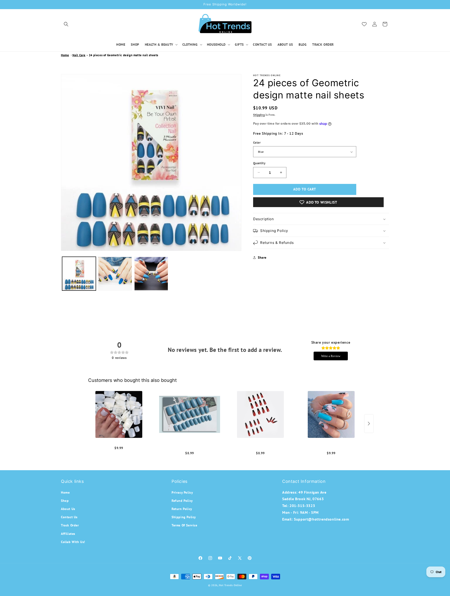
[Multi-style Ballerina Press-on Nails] (331, 414)
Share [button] (262, 257)
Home (65, 55)
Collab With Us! (73, 542)
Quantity (259, 163)
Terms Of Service (184, 525)
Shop (65, 500)
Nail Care (79, 55)
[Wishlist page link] (364, 24)
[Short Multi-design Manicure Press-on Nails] (189, 414)
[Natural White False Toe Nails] (118, 414)
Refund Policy (182, 500)
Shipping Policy (184, 517)
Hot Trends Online (230, 585)
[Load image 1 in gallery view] (79, 274)
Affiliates (68, 533)
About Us (68, 509)
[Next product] (369, 423)
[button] (66, 24)
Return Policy (182, 509)
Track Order (70, 525)
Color (257, 143)
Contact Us (69, 517)
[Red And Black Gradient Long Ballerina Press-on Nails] (260, 414)
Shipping (259, 114)
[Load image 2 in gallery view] (115, 274)
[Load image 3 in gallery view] (151, 274)
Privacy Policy (182, 492)
